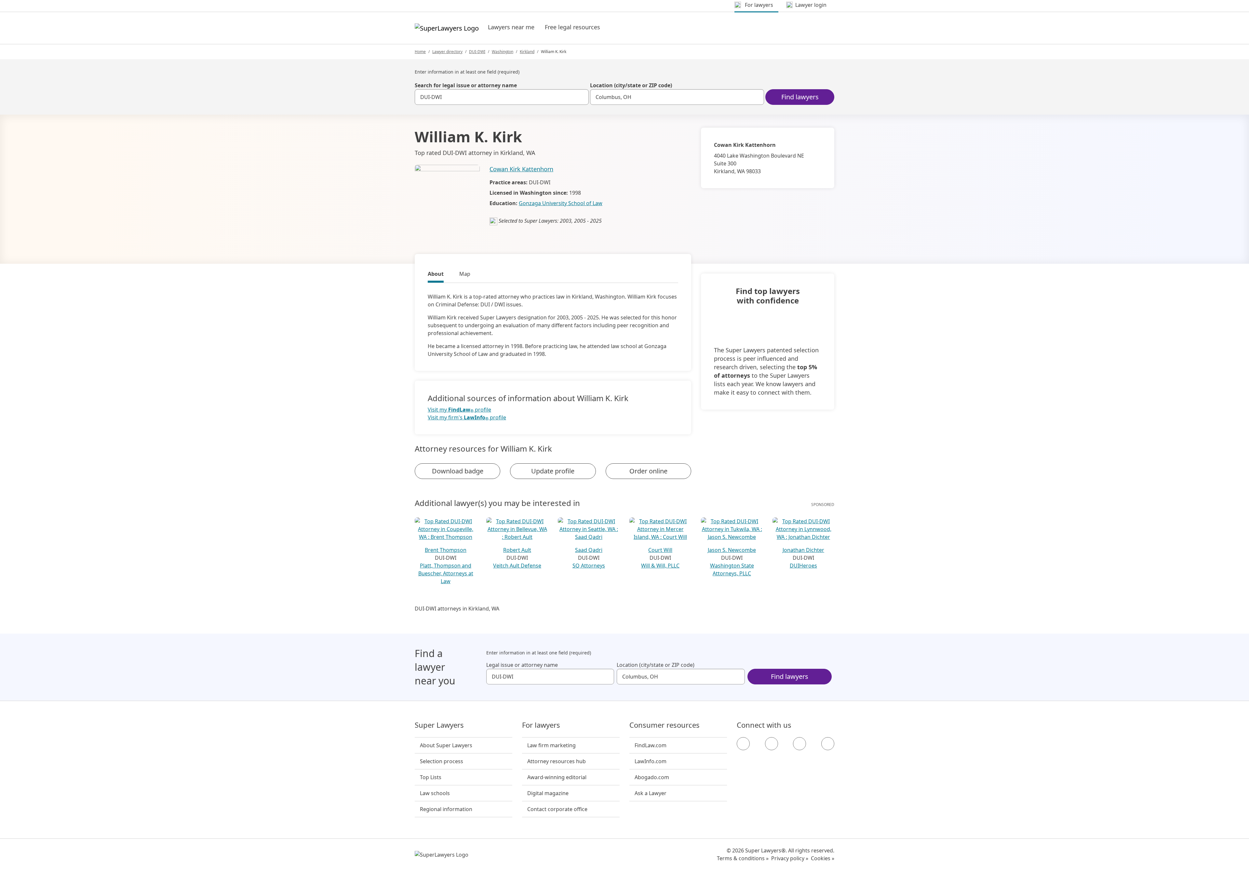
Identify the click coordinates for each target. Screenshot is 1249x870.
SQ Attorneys (588, 565)
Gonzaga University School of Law (560, 203)
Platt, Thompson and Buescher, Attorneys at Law (445, 573)
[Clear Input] (581, 97)
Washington (502, 51)
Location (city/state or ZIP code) (631, 85)
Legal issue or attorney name (522, 664)
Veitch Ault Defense (517, 565)
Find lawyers (800, 96)
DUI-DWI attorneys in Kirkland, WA (457, 608)
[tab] (436, 275)
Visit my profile (459, 410)
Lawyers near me (511, 27)
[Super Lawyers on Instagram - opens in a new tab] (771, 743)
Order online (648, 471)
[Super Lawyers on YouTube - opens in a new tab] (799, 743)
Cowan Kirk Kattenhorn (521, 169)
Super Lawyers (439, 725)
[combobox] (502, 97)
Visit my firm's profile (467, 417)
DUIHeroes (803, 565)
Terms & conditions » (743, 858)
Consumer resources (664, 725)
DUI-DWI (477, 51)
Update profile (552, 471)
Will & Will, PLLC (660, 565)
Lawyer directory (447, 51)
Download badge (457, 471)
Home (420, 51)
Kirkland (527, 51)
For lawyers (541, 725)
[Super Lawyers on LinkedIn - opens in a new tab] (827, 743)
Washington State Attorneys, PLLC (732, 569)
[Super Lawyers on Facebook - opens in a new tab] (743, 743)
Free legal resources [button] (572, 27)
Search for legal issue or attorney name (466, 85)
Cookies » (822, 858)
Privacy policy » (789, 858)
